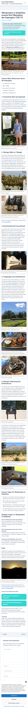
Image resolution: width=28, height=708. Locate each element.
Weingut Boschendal (15, 234)
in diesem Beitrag (7, 222)
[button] (26, 682)
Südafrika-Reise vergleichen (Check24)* (11, 596)
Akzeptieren (14, 695)
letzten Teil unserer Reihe (7, 588)
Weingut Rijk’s (13, 163)
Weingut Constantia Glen (20, 101)
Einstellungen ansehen (14, 703)
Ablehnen (14, 699)
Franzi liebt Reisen (7, 2)
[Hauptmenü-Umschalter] (25, 2)
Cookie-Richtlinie (7, 706)
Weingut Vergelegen (13, 283)
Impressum (22, 706)
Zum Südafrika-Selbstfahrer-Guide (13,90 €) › (12, 32)
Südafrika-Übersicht (9, 586)
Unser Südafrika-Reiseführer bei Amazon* (12, 603)
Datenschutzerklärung (15, 706)
